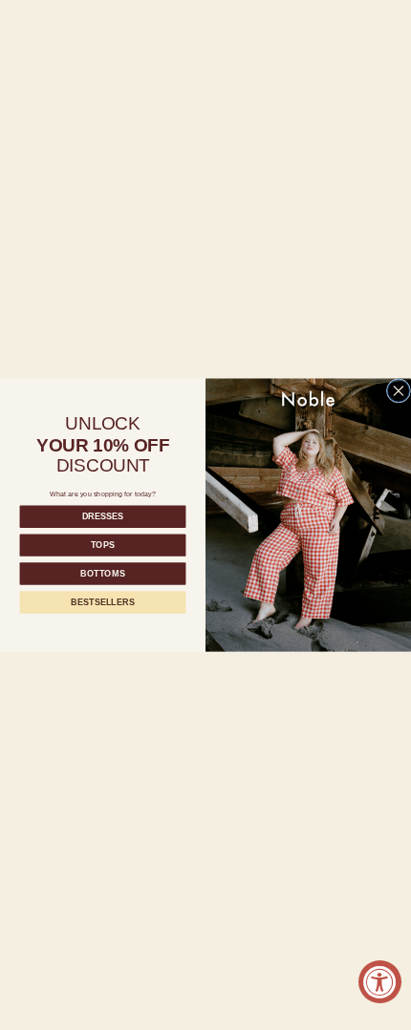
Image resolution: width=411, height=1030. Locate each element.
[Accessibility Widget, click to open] (379, 981)
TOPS (103, 545)
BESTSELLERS (102, 602)
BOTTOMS (102, 573)
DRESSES (102, 516)
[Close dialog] (398, 391)
